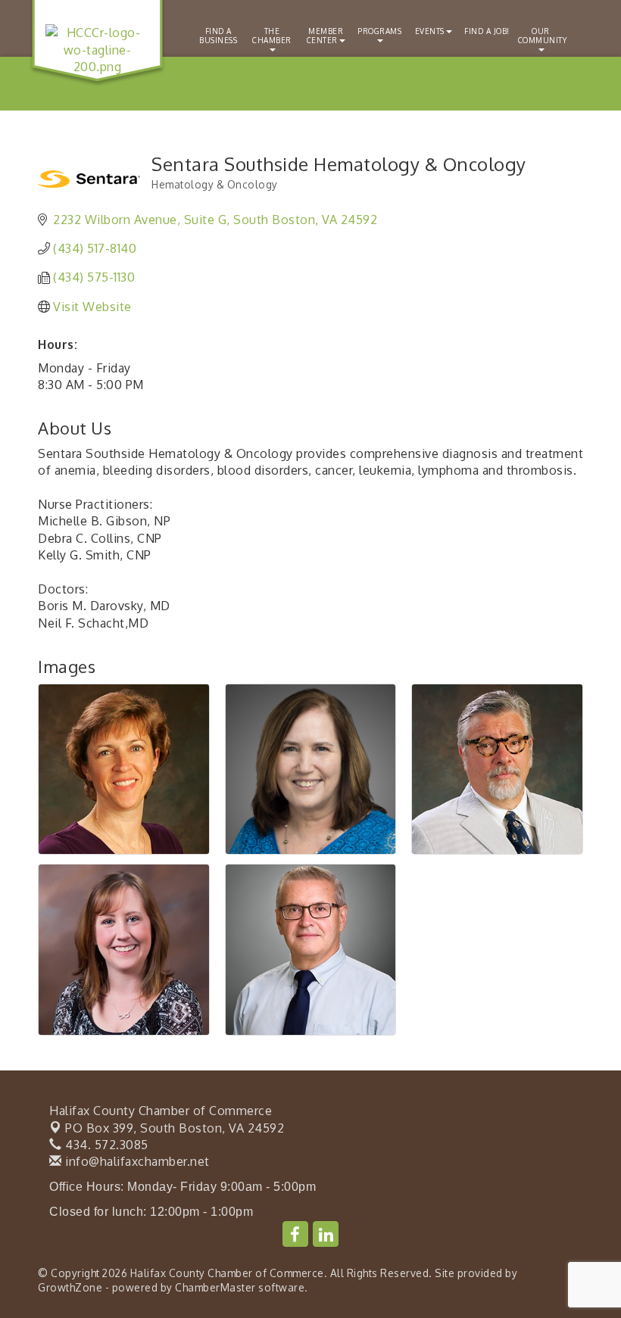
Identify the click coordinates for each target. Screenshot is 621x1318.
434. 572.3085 (105, 1144)
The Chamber (272, 35)
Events (430, 31)
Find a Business (218, 35)
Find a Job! (487, 31)
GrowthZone (70, 1287)
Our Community (542, 35)
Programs (379, 31)
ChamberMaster (215, 1287)
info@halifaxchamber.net (136, 1161)
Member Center (325, 35)
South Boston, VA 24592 (174, 1128)
